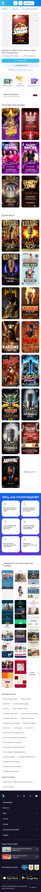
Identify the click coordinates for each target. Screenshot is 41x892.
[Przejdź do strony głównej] (2, 3)
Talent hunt (6, 728)
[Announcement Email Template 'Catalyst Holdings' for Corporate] (7, 614)
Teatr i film (6, 704)
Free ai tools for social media (12, 742)
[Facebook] (18, 796)
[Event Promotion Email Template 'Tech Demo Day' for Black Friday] (20, 614)
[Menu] (38, 3)
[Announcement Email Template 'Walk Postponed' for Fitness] (7, 584)
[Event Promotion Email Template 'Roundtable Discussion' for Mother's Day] (33, 614)
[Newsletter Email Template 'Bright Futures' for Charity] (7, 644)
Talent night (18, 728)
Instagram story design (10, 771)
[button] (35, 15)
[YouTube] (36, 796)
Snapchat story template (11, 723)
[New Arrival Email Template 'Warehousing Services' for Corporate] (20, 644)
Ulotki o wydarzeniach (10, 699)
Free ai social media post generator (14, 737)
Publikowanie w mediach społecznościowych (18, 782)
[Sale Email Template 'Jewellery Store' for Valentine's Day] (20, 673)
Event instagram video (20, 709)
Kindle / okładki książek (20, 704)
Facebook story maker (10, 713)
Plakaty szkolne (26, 699)
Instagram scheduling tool (11, 762)
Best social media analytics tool (13, 733)
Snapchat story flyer (27, 718)
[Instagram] (24, 796)
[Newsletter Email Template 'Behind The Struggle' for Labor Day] (33, 584)
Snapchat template (29, 723)
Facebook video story (10, 718)
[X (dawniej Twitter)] (30, 796)
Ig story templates (9, 757)
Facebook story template (29, 713)
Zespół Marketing (9, 787)
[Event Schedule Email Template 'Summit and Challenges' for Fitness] (7, 673)
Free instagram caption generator (14, 747)
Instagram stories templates (12, 766)
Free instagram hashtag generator (14, 752)
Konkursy (6, 709)
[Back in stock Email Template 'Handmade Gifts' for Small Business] (33, 644)
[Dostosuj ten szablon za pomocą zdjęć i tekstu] (20, 29)
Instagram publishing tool (27, 757)
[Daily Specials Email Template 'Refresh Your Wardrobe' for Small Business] (20, 584)
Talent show (29, 728)
